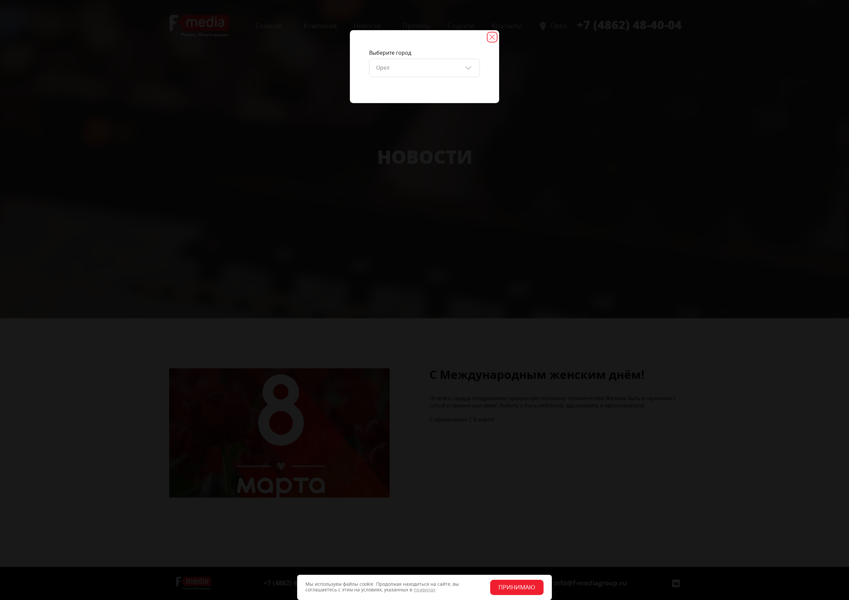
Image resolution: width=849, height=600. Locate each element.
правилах (424, 590)
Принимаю (516, 587)
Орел (382, 68)
